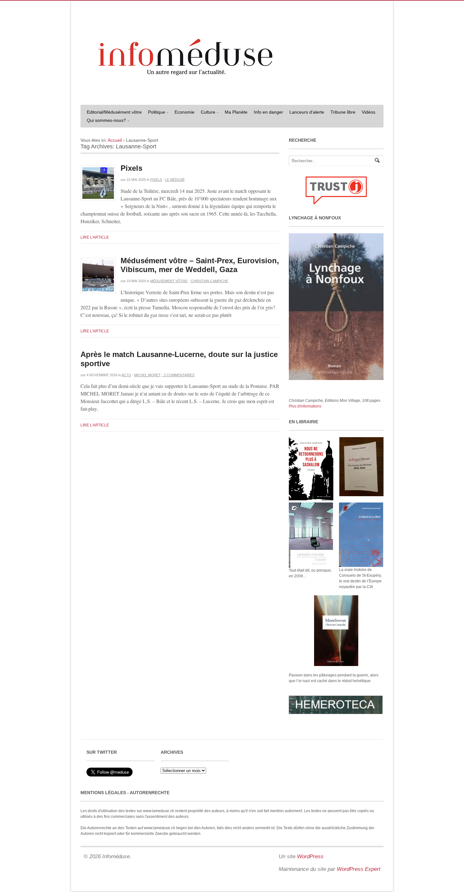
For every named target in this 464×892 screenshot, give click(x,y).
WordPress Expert (358, 869)
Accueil (115, 140)
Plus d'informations (305, 406)
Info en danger (268, 112)
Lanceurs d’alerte (306, 112)
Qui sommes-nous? (105, 121)
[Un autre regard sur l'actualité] (232, 93)
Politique (155, 113)
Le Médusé (175, 179)
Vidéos (368, 112)
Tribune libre (342, 112)
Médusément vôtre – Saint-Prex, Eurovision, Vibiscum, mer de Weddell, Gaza (200, 265)
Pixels (131, 168)
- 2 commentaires (178, 375)
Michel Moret (147, 375)
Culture (206, 113)
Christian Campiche (209, 281)
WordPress (310, 856)
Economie (184, 112)
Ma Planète (236, 112)
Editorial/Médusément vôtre (114, 112)
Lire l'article (94, 237)
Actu (126, 375)
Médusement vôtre (168, 281)
